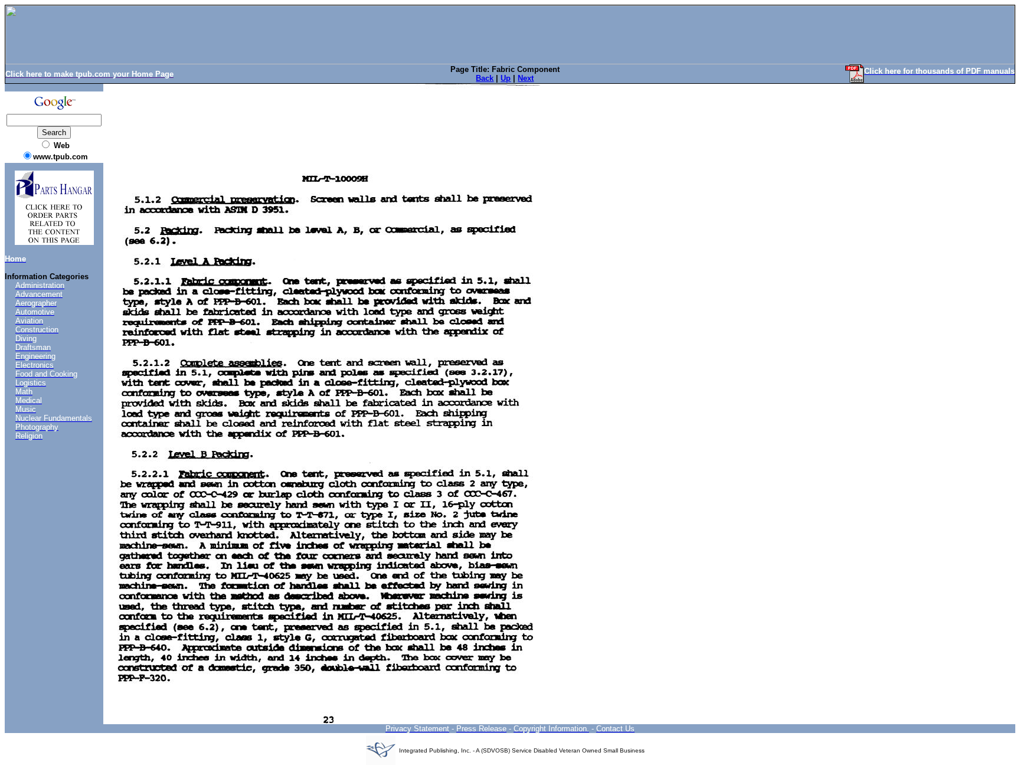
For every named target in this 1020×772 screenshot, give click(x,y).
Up (506, 78)
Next (526, 78)
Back (484, 78)
